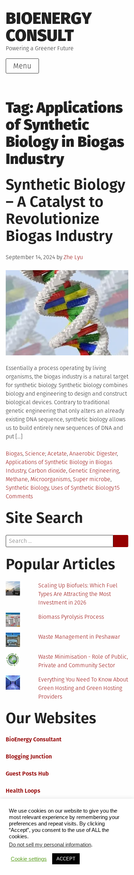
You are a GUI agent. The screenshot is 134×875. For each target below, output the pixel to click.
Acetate (57, 453)
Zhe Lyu (73, 257)
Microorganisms (50, 479)
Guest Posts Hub (27, 773)
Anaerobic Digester (93, 453)
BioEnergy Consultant (33, 739)
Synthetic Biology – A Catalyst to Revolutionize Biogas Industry (65, 210)
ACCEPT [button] (65, 858)
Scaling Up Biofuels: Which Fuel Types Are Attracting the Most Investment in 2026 (78, 594)
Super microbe (91, 479)
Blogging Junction (29, 756)
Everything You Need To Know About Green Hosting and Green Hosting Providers (83, 688)
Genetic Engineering (94, 470)
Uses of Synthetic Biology (82, 487)
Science (35, 453)
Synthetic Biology (27, 487)
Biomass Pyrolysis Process (71, 616)
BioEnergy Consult (49, 27)
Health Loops (23, 790)
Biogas (14, 453)
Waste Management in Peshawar (79, 636)
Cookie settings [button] (29, 859)
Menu (22, 66)
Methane (17, 479)
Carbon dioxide (47, 470)
